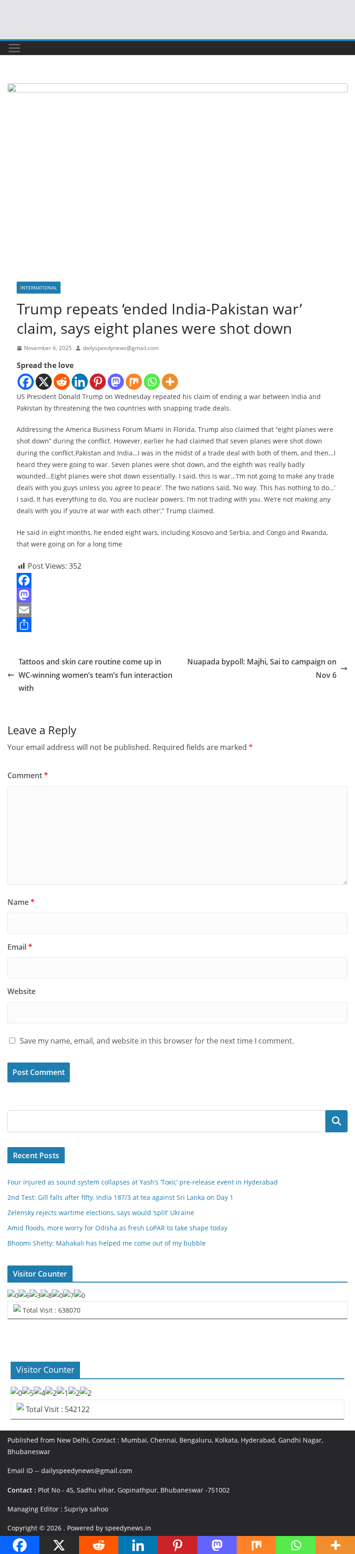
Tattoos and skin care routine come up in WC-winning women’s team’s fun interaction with (95, 675)
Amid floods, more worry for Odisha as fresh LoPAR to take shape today (117, 1227)
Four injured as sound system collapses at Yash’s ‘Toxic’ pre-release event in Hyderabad (142, 1182)
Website (21, 991)
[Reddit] (62, 382)
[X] (44, 382)
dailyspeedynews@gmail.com (121, 348)
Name (21, 902)
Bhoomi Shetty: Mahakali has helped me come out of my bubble (106, 1243)
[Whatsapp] (152, 382)
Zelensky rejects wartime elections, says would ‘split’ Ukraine (100, 1212)
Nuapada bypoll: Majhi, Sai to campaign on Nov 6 (262, 668)
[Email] (177, 609)
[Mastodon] (116, 382)
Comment (27, 775)
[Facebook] (26, 382)
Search (336, 1121)
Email (19, 947)
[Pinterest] (98, 382)
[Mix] (134, 382)
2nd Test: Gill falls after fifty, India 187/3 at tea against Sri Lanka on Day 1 (120, 1197)
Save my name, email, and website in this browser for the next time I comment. (157, 1041)
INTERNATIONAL (38, 287)
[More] (170, 382)
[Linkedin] (80, 382)
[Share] (177, 624)
